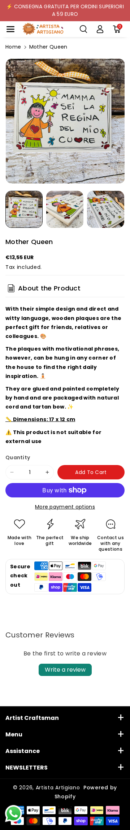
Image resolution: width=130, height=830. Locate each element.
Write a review (65, 670)
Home (13, 46)
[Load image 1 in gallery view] (24, 209)
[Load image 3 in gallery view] (105, 209)
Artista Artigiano (58, 787)
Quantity (17, 457)
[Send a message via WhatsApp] (13, 814)
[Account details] (100, 29)
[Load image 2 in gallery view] (64, 209)
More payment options (65, 506)
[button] (10, 29)
